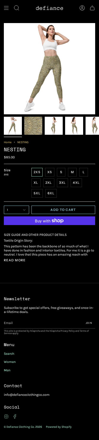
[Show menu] (6, 8)
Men (7, 370)
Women (10, 362)
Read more (15, 260)
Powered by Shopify (59, 426)
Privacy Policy (67, 330)
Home (8, 142)
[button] (16, 8)
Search (9, 354)
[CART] (92, 8)
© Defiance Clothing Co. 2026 (23, 426)
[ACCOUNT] (82, 8)
